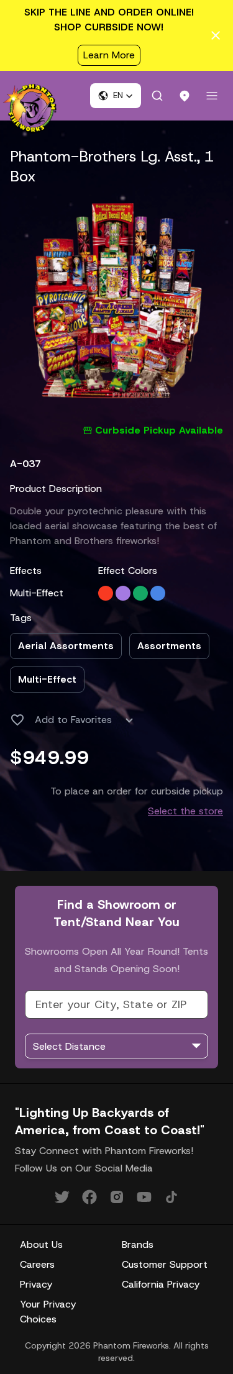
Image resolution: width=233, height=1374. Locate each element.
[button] (115, 95)
